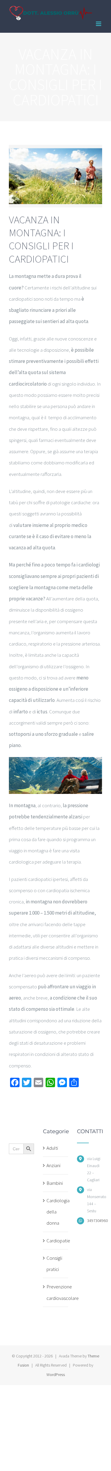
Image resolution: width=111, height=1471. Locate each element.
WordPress (55, 1374)
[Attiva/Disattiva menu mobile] (99, 24)
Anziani (53, 1165)
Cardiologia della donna (55, 1211)
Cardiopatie (55, 1240)
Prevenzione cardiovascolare (55, 1292)
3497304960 (94, 1220)
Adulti (52, 1148)
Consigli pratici (54, 1263)
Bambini (54, 1183)
